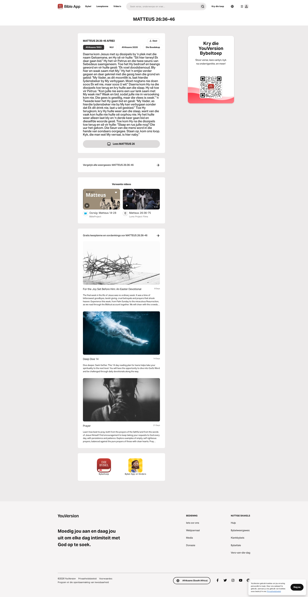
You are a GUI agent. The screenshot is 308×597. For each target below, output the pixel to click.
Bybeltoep (104, 474)
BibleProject (95, 216)
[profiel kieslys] (244, 6)
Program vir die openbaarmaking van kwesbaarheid (83, 582)
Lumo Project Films (138, 216)
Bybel (88, 6)
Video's (117, 6)
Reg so (297, 587)
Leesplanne (102, 6)
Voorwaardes (105, 578)
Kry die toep (218, 6)
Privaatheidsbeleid (87, 578)
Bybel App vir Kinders (135, 474)
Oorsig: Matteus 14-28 (104, 212)
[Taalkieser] (232, 6)
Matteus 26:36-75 (143, 212)
